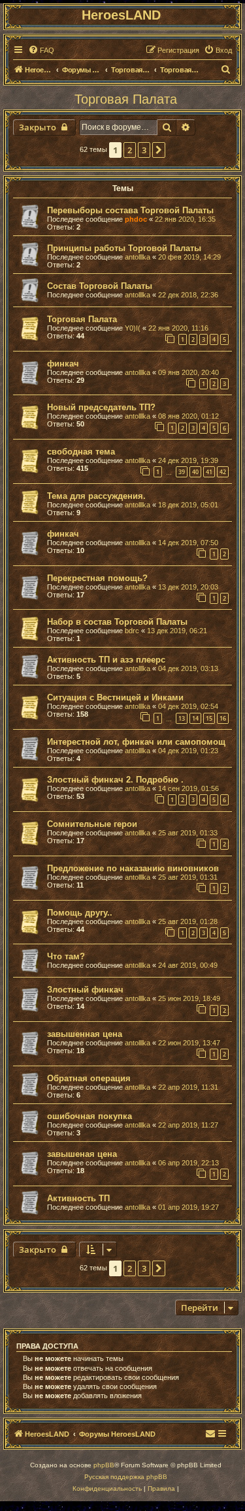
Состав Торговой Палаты (99, 286)
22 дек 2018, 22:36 (188, 295)
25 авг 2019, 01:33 (188, 833)
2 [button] (129, 150)
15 (209, 718)
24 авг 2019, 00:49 (188, 965)
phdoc (136, 219)
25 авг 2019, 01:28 (188, 921)
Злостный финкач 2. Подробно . (115, 780)
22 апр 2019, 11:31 (188, 1087)
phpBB (103, 1465)
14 (195, 718)
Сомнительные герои (92, 824)
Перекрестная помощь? (97, 578)
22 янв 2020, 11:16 (178, 328)
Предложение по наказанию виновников (133, 868)
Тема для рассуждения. (96, 496)
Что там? (66, 956)
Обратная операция (89, 1078)
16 (223, 718)
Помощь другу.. (79, 913)
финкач (63, 363)
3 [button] (144, 150)
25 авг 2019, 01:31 (188, 877)
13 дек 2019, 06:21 (177, 631)
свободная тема (81, 451)
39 (181, 472)
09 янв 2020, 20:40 (188, 372)
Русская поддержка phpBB (125, 1476)
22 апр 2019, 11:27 (188, 1125)
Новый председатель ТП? (101, 407)
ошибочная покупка (89, 1116)
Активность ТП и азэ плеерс (106, 660)
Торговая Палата (125, 99)
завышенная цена (84, 1034)
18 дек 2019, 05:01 (188, 505)
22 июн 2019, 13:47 (189, 1043)
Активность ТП (78, 1198)
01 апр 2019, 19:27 (188, 1207)
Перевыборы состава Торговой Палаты (130, 210)
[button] (158, 150)
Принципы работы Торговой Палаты (124, 248)
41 (209, 472)
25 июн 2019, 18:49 (189, 998)
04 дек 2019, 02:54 (188, 706)
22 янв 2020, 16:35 (185, 219)
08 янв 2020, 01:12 (188, 416)
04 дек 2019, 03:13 (188, 668)
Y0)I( (132, 328)
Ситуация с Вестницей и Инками (115, 697)
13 (181, 718)
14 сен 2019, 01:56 (188, 788)
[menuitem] (41, 50)
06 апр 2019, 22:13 (188, 1163)
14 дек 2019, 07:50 (188, 542)
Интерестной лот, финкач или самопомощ (136, 742)
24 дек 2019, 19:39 (188, 460)
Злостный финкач (85, 990)
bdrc (132, 631)
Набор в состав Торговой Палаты (117, 622)
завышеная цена (82, 1154)
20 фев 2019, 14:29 (189, 257)
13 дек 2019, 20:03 (188, 587)
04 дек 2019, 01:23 (188, 751)
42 (223, 472)
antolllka (137, 257)
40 (195, 472)
